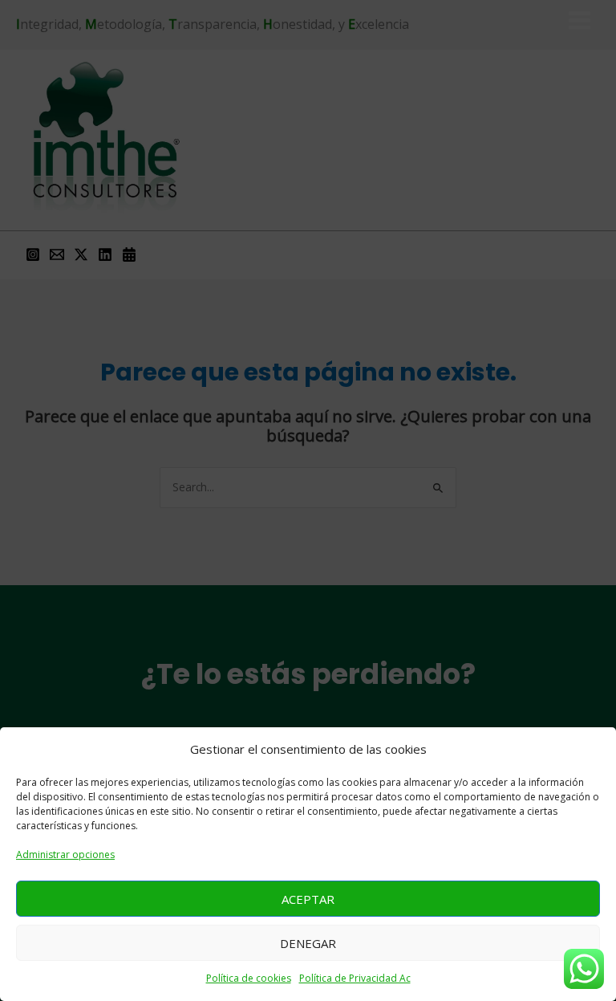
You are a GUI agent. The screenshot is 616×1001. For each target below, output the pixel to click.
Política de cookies (248, 978)
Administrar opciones (65, 854)
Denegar (308, 943)
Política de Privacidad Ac (355, 978)
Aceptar (308, 899)
